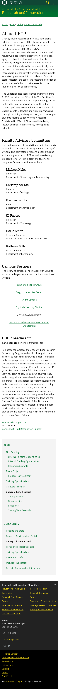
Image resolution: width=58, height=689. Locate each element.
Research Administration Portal (21, 536)
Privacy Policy (8, 665)
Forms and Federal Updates (20, 547)
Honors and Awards (18, 466)
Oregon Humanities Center (29, 292)
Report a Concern (10, 653)
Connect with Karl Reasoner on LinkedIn (22, 429)
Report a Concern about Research (23, 568)
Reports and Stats (15, 531)
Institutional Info (14, 557)
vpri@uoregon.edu (10, 639)
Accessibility (7, 661)
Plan (12, 24)
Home (5, 24)
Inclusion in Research (16, 563)
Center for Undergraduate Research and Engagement (29, 324)
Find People (7, 676)
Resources (13, 505)
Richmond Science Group (29, 285)
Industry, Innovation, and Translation (13, 590)
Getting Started (15, 496)
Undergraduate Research (29, 24)
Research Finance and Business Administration (12, 607)
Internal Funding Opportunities (23, 461)
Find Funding (12, 452)
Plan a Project (13, 471)
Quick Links (11, 523)
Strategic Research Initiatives (43, 605)
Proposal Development (19, 476)
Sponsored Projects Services (43, 601)
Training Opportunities (17, 481)
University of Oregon (13, 681)
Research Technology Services (39, 595)
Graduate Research (15, 486)
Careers (5, 668)
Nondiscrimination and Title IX (15, 657)
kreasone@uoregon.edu (14, 422)
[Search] (47, 2)
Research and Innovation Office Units (20, 585)
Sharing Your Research (19, 510)
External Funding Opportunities (24, 457)
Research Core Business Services (12, 599)
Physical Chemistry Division (29, 307)
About (5, 672)
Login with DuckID (11, 613)
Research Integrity (38, 588)
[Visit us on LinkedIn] (9, 646)
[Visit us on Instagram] (4, 646)
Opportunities (15, 501)
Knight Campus (29, 300)
